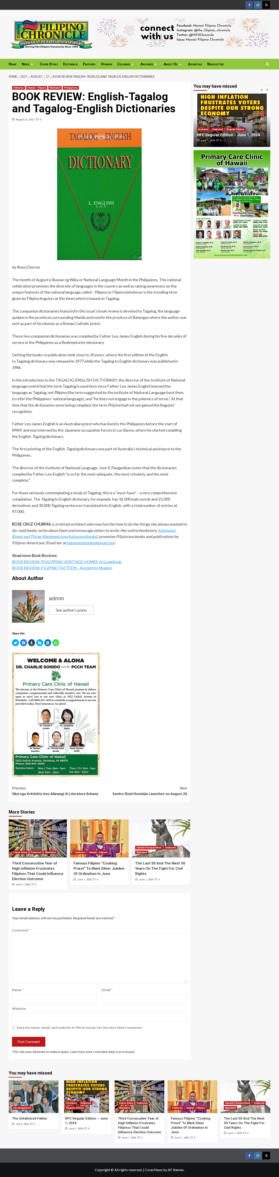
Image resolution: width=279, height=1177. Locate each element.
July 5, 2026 (22, 1124)
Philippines (71, 87)
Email (107, 990)
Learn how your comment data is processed (102, 1051)
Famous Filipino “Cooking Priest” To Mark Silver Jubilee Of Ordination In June (98, 868)
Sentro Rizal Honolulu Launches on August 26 (149, 791)
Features (89, 64)
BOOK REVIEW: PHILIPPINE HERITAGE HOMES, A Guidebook (66, 561)
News (25, 64)
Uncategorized (22, 1107)
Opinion (106, 64)
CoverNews (154, 1170)
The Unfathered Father (29, 1118)
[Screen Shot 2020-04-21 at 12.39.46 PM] (183, 32)
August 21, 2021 (25, 119)
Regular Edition (235, 129)
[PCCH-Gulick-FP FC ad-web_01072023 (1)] (56, 714)
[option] (232, 120)
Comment (21, 930)
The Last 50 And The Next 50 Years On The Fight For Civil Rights (160, 868)
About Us (171, 64)
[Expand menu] (31, 64)
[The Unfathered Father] (33, 1096)
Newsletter (215, 64)
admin (56, 598)
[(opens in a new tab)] (232, 120)
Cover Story (49, 64)
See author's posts (71, 610)
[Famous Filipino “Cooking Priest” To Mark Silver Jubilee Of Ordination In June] (99, 838)
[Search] (267, 64)
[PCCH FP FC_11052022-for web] (232, 204)
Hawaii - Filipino (36, 87)
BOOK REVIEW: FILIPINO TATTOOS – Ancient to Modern (62, 567)
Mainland (55, 87)
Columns (123, 64)
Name (18, 990)
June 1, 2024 (22, 884)
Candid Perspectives (149, 847)
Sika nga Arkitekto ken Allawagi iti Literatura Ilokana (55, 791)
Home (12, 64)
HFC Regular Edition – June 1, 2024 (228, 135)
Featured (36, 852)
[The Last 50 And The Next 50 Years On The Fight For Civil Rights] (161, 838)
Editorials (70, 64)
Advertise (195, 64)
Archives (147, 64)
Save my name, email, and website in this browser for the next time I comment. (80, 1027)
